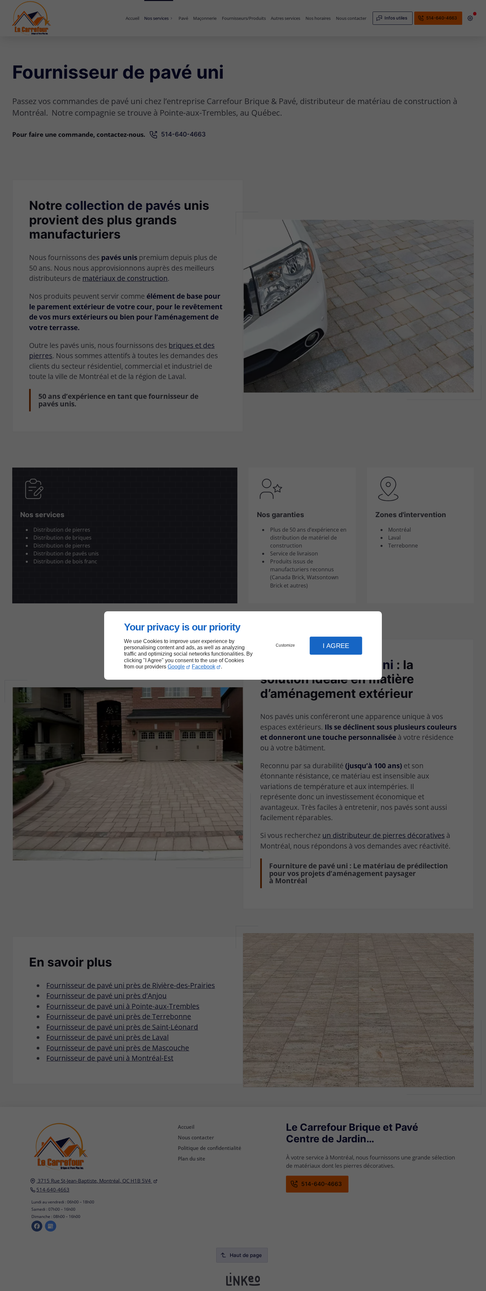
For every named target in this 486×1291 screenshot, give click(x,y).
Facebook (203, 666)
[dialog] (243, 645)
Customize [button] (285, 645)
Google (176, 666)
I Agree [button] (336, 645)
